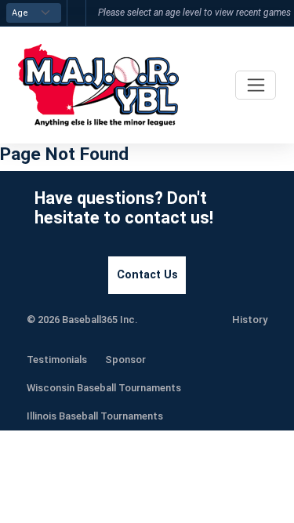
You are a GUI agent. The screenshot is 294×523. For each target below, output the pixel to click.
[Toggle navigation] (255, 85)
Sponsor (125, 359)
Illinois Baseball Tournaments (95, 416)
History (249, 319)
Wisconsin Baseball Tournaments (104, 388)
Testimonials (57, 359)
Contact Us (147, 274)
